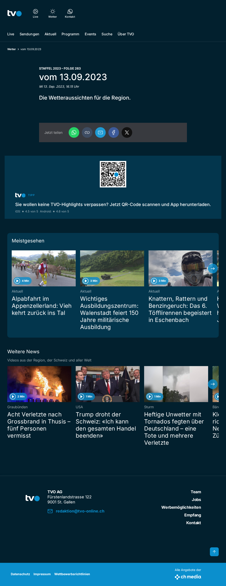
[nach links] (13, 268)
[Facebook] (113, 132)
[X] (127, 132)
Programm (70, 34)
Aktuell (50, 34)
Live (10, 34)
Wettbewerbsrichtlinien (72, 574)
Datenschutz (20, 574)
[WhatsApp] (74, 132)
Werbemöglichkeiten (181, 507)
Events (90, 34)
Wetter (11, 49)
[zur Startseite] (15, 13)
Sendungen (29, 34)
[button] (87, 132)
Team (196, 492)
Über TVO (126, 34)
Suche (107, 34)
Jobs (196, 499)
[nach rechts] (213, 268)
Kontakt (193, 522)
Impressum (42, 574)
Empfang (192, 515)
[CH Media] (188, 576)
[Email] (100, 132)
